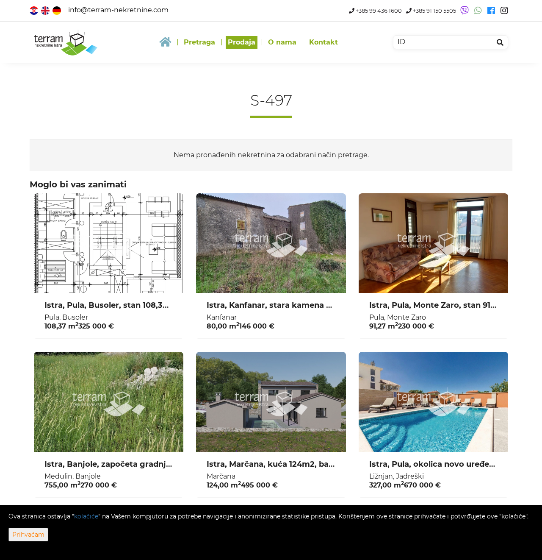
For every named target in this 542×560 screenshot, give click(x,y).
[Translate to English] (46, 10)
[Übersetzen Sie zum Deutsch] (57, 10)
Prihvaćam (28, 534)
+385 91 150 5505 (434, 11)
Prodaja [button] (241, 42)
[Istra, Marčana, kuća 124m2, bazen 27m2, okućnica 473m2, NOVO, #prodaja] (271, 402)
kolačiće (86, 516)
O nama (282, 42)
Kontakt (323, 42)
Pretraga (199, 42)
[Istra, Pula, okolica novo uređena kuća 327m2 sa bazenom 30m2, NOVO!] (433, 402)
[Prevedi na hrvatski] (34, 10)
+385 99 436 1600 (378, 11)
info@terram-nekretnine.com (118, 10)
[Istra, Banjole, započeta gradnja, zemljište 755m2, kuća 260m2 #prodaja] (108, 402)
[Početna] (165, 42)
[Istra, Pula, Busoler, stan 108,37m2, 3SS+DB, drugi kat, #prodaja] (108, 243)
